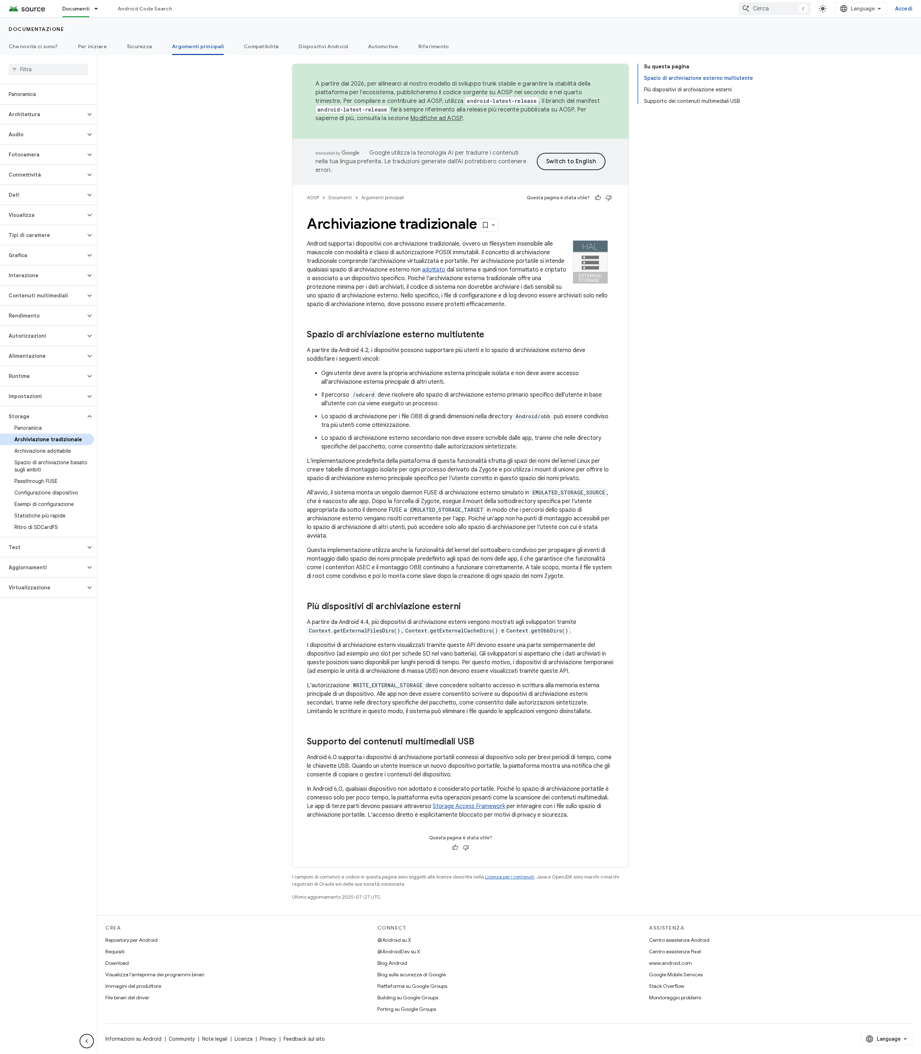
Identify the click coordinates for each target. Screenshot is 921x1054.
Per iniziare (92, 46)
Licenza (244, 1039)
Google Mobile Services (676, 974)
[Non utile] (608, 197)
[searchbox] (48, 69)
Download (117, 963)
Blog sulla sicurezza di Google (411, 974)
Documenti (76, 8)
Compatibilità (261, 46)
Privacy (268, 1039)
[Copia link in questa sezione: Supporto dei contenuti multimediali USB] (481, 742)
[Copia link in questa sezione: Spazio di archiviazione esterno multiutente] (491, 335)
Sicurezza (139, 46)
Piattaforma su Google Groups (412, 986)
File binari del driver (127, 997)
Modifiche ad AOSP (436, 118)
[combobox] (775, 8)
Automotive (383, 46)
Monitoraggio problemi (675, 997)
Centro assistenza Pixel (675, 951)
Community (182, 1039)
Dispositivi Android (323, 46)
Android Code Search (145, 8)
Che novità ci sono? (33, 46)
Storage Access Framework (469, 806)
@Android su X (394, 940)
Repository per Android (131, 940)
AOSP (313, 198)
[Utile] (598, 197)
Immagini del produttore (133, 986)
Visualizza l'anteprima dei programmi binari (154, 974)
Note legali (214, 1039)
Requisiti (114, 951)
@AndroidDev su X (398, 951)
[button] (42, 114)
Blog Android (392, 963)
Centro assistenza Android (679, 940)
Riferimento (433, 46)
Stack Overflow (666, 986)
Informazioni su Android (133, 1039)
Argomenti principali (198, 46)
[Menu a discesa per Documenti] (99, 8)
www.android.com (670, 963)
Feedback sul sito (304, 1039)
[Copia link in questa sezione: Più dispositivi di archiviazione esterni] (468, 607)
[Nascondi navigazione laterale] (87, 1041)
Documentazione (36, 29)
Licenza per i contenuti (509, 877)
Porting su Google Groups (406, 1009)
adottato (433, 269)
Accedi (904, 8)
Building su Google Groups (407, 997)
